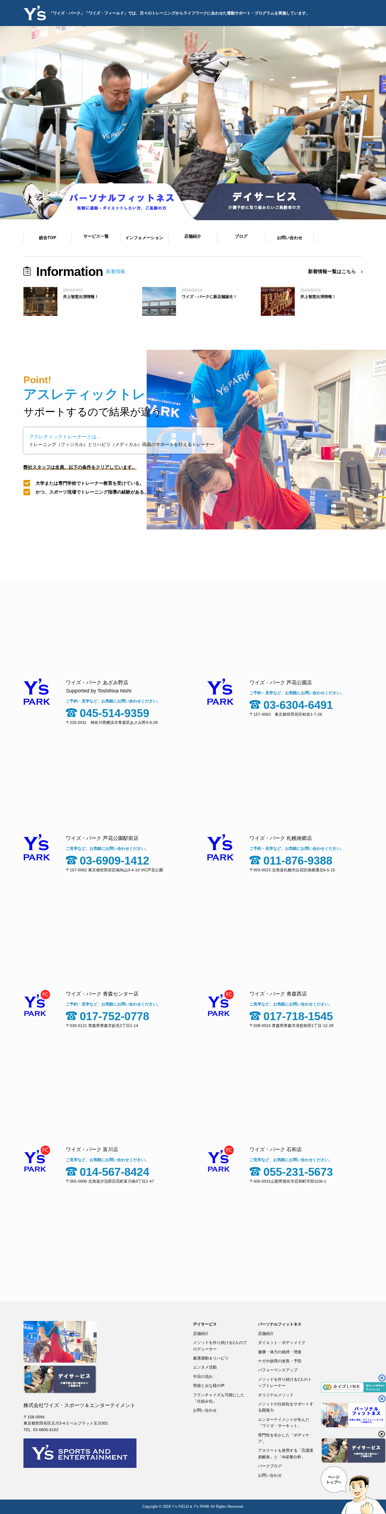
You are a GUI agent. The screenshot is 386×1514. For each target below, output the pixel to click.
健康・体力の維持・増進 (280, 1352)
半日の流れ (203, 1376)
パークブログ (270, 1466)
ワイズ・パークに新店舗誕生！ (209, 296)
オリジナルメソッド (276, 1395)
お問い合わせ (205, 1410)
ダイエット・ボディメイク (281, 1342)
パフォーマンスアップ (278, 1370)
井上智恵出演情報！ (81, 296)
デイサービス (205, 1324)
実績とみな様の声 (209, 1385)
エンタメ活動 (205, 1367)
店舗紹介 (201, 1333)
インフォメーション (144, 237)
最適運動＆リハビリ (211, 1358)
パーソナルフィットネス (280, 1324)
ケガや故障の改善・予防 (280, 1361)
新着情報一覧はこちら (332, 271)
